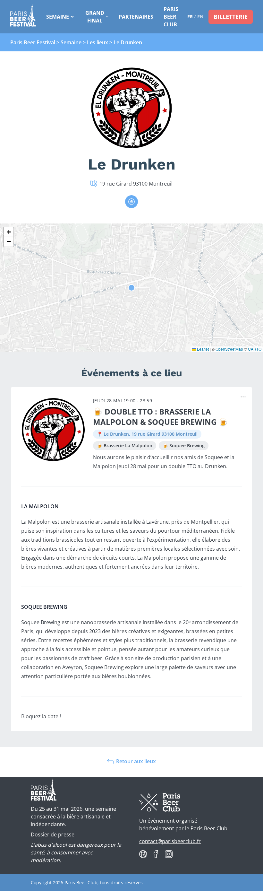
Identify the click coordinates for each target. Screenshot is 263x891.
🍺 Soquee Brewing (184, 445)
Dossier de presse (52, 834)
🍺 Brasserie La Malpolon (124, 445)
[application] (131, 287)
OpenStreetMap (229, 349)
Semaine (57, 16)
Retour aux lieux (136, 761)
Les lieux (97, 42)
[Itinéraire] (131, 201)
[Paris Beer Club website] (143, 854)
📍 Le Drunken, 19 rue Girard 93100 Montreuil (147, 434)
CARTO (254, 349)
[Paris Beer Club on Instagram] (169, 854)
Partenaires (136, 16)
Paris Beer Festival (32, 42)
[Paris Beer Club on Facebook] (156, 854)
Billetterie (231, 17)
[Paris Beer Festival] (23, 16)
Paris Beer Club (171, 16)
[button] (8, 232)
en (200, 16)
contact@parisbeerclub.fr (170, 841)
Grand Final (94, 16)
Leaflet (202, 349)
